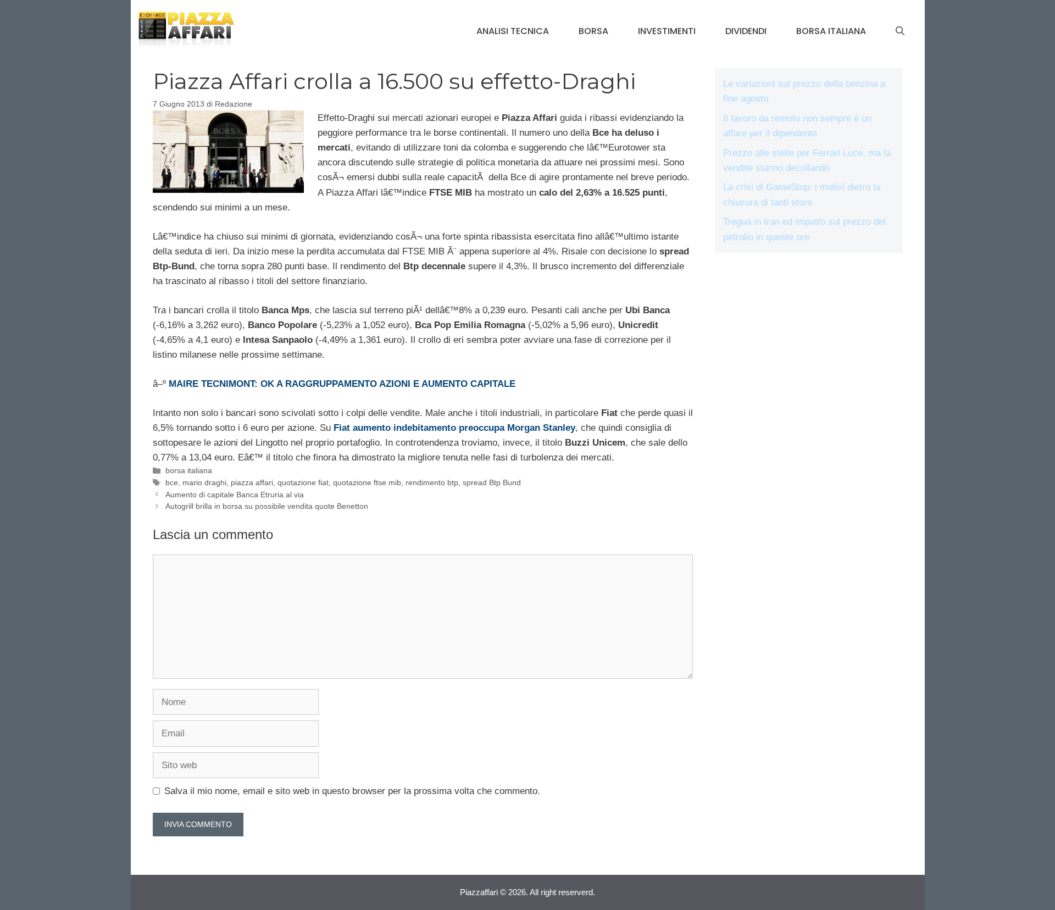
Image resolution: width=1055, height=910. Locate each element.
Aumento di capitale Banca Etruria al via (234, 494)
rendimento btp (432, 482)
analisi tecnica (512, 31)
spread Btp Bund (492, 482)
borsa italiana (831, 31)
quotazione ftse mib (367, 482)
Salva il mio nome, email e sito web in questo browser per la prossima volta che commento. (352, 791)
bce (171, 482)
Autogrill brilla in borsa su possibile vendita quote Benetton (266, 506)
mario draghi (204, 482)
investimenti (667, 31)
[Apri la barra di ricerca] (900, 31)
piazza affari (252, 482)
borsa (593, 31)
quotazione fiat (303, 482)
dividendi (746, 31)
